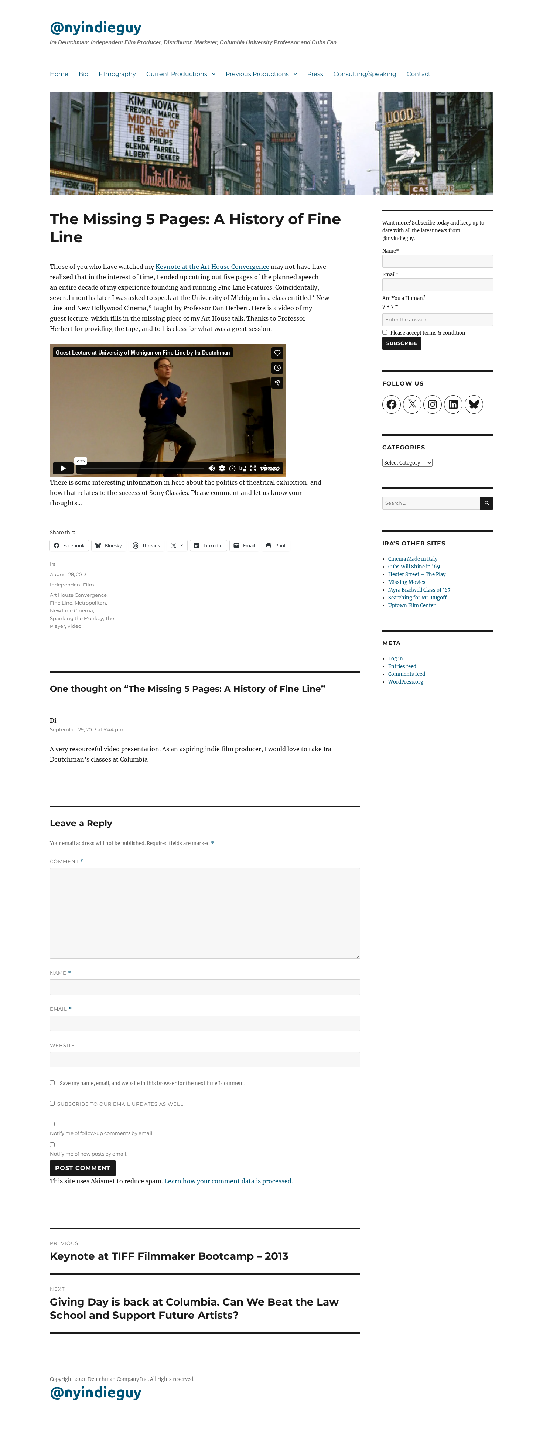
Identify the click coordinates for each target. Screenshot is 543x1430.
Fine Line (61, 603)
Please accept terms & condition (427, 333)
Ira (53, 564)
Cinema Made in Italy (412, 559)
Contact (419, 74)
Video (74, 626)
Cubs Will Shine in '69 (414, 567)
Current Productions (176, 74)
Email (61, 1009)
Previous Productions (257, 74)
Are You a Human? (403, 302)
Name (60, 973)
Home (59, 74)
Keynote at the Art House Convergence (212, 266)
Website (62, 1045)
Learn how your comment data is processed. (228, 1181)
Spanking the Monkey (76, 618)
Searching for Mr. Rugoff (417, 598)
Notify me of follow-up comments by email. (102, 1133)
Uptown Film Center (412, 605)
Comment (66, 861)
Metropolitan (90, 603)
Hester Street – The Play (416, 574)
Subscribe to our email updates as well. (121, 1104)
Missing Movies (407, 582)
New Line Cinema (71, 610)
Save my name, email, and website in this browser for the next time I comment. (152, 1083)
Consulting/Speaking (365, 74)
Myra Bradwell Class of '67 (419, 590)
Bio (83, 74)
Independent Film (72, 585)
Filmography (117, 74)
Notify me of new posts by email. (88, 1154)
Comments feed (406, 674)
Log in (395, 659)
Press (315, 74)
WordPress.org (405, 682)
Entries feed (402, 666)
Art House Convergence (78, 595)
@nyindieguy (95, 27)
